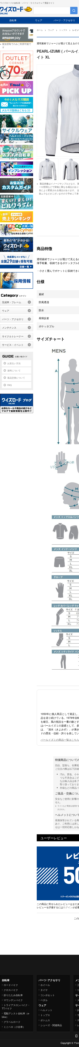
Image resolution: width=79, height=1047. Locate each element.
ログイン (68, 907)
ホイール (45, 985)
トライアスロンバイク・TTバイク (16, 1006)
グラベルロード (12, 1022)
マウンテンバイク (13, 1000)
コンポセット (47, 995)
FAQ (9, 385)
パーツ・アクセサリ (64, 20)
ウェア (38, 20)
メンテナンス (9, 327)
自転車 (13, 20)
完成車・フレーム (11, 302)
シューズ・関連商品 (51, 1025)
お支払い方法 (14, 363)
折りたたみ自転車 (13, 995)
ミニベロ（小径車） (14, 1027)
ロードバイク (11, 985)
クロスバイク (11, 990)
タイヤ (44, 990)
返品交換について (16, 377)
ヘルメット (46, 1010)
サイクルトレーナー (13, 336)
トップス (45, 1015)
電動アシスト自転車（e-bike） (16, 1015)
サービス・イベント (13, 344)
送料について (14, 370)
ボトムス (45, 1020)
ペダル (44, 1000)
